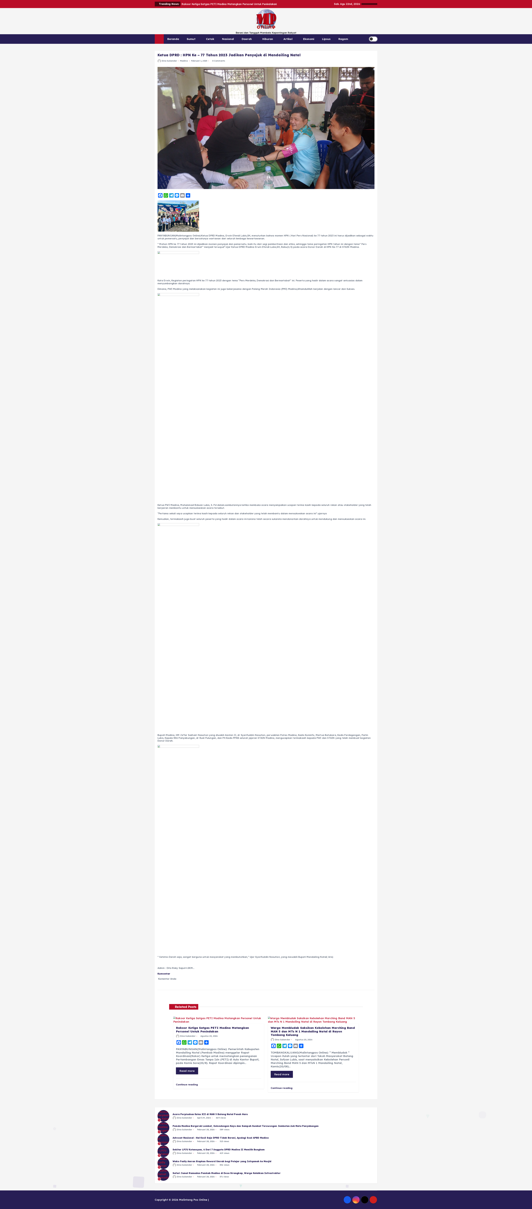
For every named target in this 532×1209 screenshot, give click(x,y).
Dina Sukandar (169, 61)
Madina (184, 61)
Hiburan (267, 39)
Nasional (228, 39)
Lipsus (326, 39)
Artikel (287, 39)
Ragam (343, 39)
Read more (187, 1070)
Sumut (191, 39)
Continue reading (187, 1084)
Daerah (247, 39)
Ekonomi (308, 39)
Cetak (210, 39)
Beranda (173, 39)
